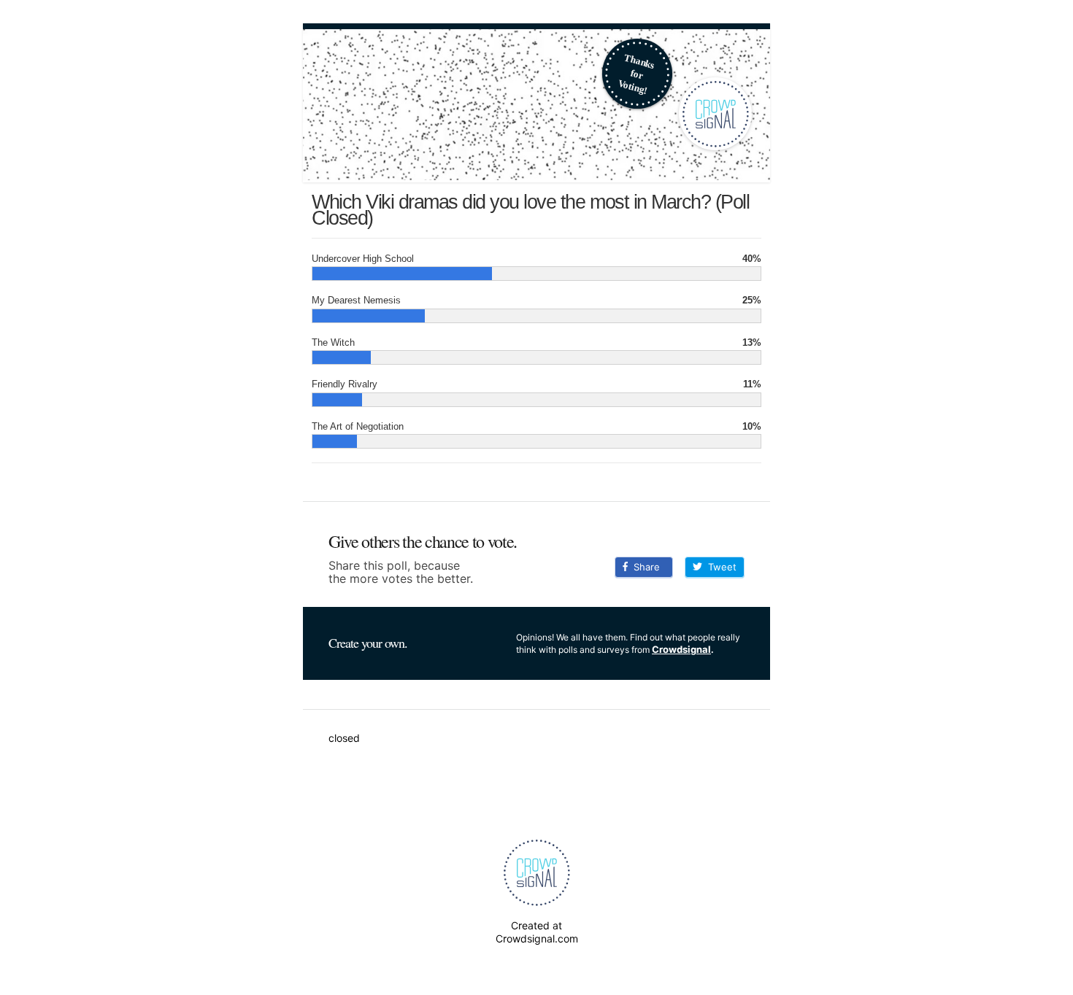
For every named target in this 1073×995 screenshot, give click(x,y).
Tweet (719, 567)
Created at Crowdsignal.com (537, 932)
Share (644, 567)
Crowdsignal (681, 649)
